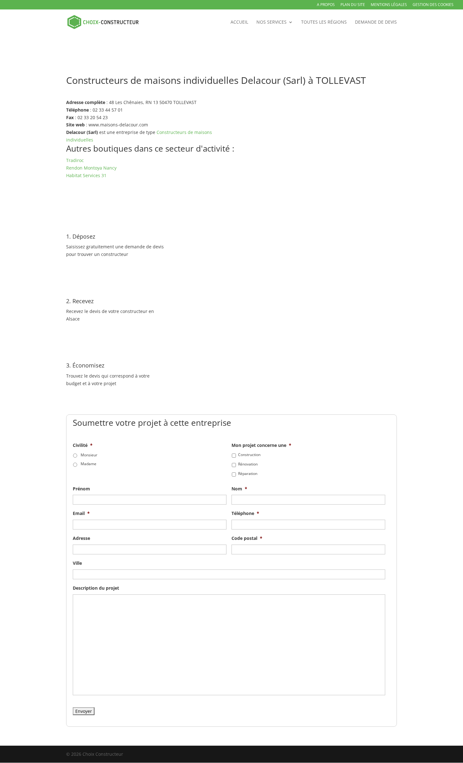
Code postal (247, 538)
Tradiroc (75, 160)
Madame (88, 463)
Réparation (247, 473)
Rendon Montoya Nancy (91, 168)
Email (81, 513)
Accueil (239, 22)
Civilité (83, 445)
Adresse (81, 538)
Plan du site (352, 5)
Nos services (271, 22)
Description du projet (96, 588)
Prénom (81, 489)
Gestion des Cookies (433, 5)
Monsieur (89, 455)
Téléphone (245, 513)
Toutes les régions (324, 22)
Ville (77, 563)
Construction (249, 454)
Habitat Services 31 (86, 175)
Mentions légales (389, 5)
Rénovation (248, 464)
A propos (326, 5)
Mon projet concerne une (261, 445)
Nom (239, 489)
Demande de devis (376, 22)
